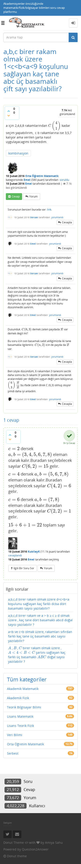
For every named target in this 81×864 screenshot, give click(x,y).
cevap (16, 196)
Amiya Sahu (54, 842)
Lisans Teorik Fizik (20, 725)
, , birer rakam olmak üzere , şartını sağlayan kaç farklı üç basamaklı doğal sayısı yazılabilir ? (36, 655)
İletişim (7, 822)
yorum (33, 196)
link (49, 209)
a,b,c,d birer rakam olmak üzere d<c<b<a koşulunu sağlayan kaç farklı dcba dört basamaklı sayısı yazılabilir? (38, 603)
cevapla (67, 222)
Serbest (12, 753)
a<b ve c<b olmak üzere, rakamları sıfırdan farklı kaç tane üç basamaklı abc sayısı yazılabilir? (40, 636)
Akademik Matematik (22, 689)
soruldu (64, 180)
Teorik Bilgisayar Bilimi (24, 707)
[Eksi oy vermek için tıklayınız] (8, 115)
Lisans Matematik (20, 716)
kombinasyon (18, 153)
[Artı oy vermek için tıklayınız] (8, 111)
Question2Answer (35, 849)
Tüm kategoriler (27, 679)
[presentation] (54, 125)
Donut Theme (13, 842)
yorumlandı (57, 217)
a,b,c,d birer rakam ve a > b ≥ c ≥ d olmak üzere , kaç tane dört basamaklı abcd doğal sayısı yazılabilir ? (40, 620)
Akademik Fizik (18, 698)
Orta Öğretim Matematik (41, 176)
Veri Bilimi (14, 735)
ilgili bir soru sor (24, 568)
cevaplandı (15, 555)
